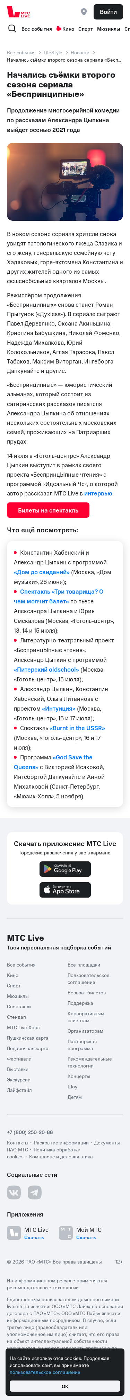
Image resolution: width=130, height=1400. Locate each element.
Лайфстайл (19, 1089)
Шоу (72, 1086)
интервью (98, 493)
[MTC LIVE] (19, 11)
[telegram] (35, 1192)
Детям (75, 1096)
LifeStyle (53, 52)
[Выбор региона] (84, 11)
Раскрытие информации (61, 1142)
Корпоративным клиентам (86, 1017)
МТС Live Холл (23, 1027)
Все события (36, 28)
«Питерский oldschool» (46, 669)
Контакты (17, 1142)
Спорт (85, 28)
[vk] (14, 1192)
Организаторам (85, 1030)
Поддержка (80, 1002)
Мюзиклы (108, 28)
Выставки (17, 1068)
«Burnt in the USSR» (77, 728)
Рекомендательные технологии (90, 1062)
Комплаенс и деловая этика (61, 1156)
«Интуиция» (59, 708)
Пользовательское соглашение (89, 978)
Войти (108, 11)
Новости (80, 52)
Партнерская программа (82, 1044)
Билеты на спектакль (48, 510)
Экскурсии (19, 1079)
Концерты (79, 1075)
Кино (68, 28)
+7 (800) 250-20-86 (30, 1131)
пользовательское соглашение (45, 1371)
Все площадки (84, 964)
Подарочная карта (28, 1048)
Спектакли (19, 1006)
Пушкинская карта (28, 1037)
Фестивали (19, 1058)
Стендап (16, 1016)
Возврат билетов (87, 992)
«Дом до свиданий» (42, 572)
